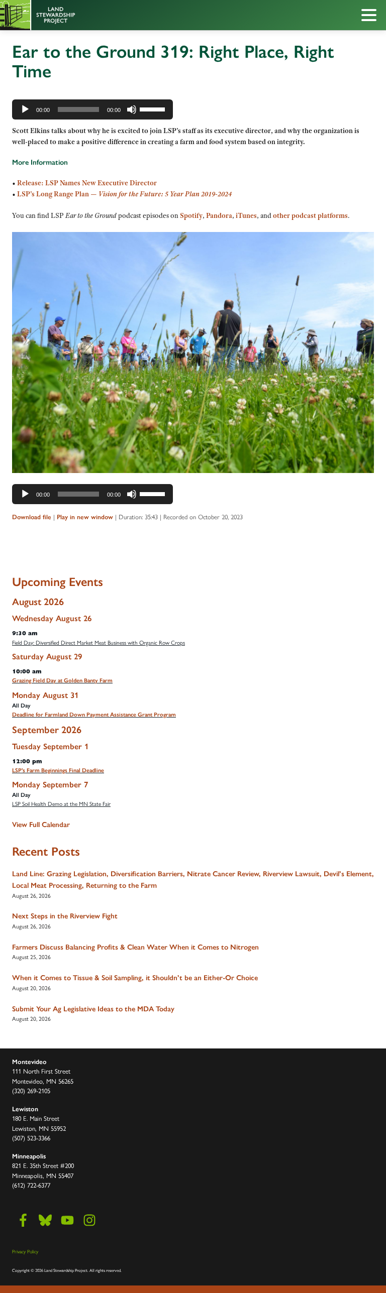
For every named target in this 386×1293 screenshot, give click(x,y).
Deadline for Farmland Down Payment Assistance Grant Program (94, 714)
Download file (31, 517)
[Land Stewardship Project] (170, 15)
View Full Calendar (41, 824)
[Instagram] (89, 1220)
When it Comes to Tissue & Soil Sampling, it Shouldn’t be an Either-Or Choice (135, 977)
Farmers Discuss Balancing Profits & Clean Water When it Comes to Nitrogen (135, 947)
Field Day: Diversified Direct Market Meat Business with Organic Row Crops (98, 642)
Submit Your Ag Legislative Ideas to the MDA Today (93, 1008)
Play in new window (85, 517)
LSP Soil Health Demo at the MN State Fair (61, 803)
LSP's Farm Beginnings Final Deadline (58, 770)
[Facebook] (23, 1220)
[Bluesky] (45, 1220)
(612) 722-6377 (31, 1185)
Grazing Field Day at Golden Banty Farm (62, 680)
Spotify (191, 215)
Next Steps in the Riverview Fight (65, 915)
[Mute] (132, 109)
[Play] (25, 109)
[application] (92, 109)
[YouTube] (67, 1220)
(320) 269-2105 (31, 1090)
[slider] (154, 108)
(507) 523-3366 (31, 1137)
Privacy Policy (25, 1251)
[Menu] (371, 16)
